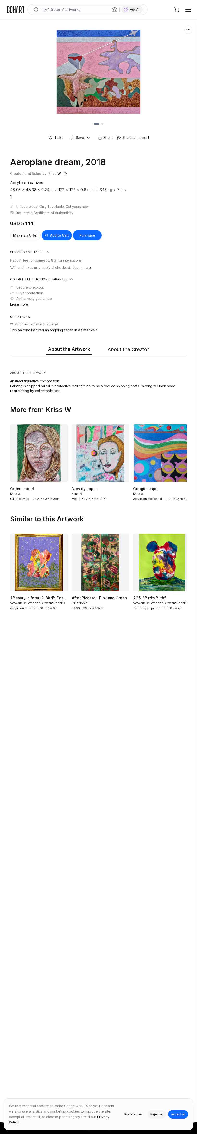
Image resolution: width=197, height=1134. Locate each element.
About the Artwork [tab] (69, 349)
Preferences (133, 1114)
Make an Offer (25, 235)
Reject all (156, 1114)
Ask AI (134, 9)
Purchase (87, 235)
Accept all (178, 1114)
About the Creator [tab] (128, 349)
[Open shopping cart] (177, 9)
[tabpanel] (98, 375)
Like (59, 137)
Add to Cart (59, 235)
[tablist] (98, 349)
